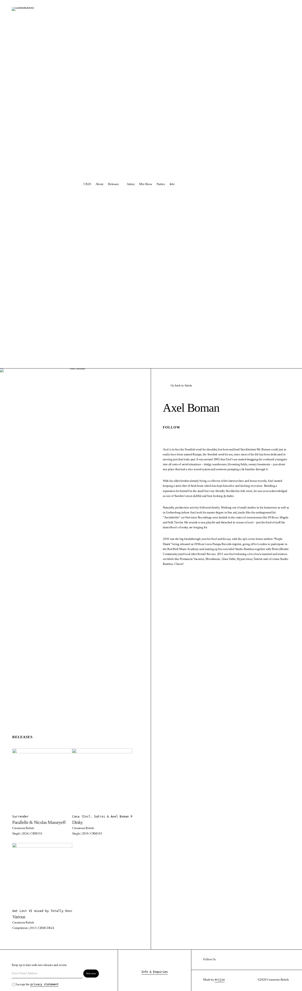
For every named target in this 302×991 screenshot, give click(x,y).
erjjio (220, 979)
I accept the (37, 984)
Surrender (20, 816)
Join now (91, 973)
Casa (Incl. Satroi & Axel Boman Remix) (107, 816)
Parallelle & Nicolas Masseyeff (39, 822)
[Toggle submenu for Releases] (121, 184)
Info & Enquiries (154, 972)
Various (18, 916)
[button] (204, 184)
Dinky (77, 822)
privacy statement (44, 984)
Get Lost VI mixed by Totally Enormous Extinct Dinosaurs (62, 911)
